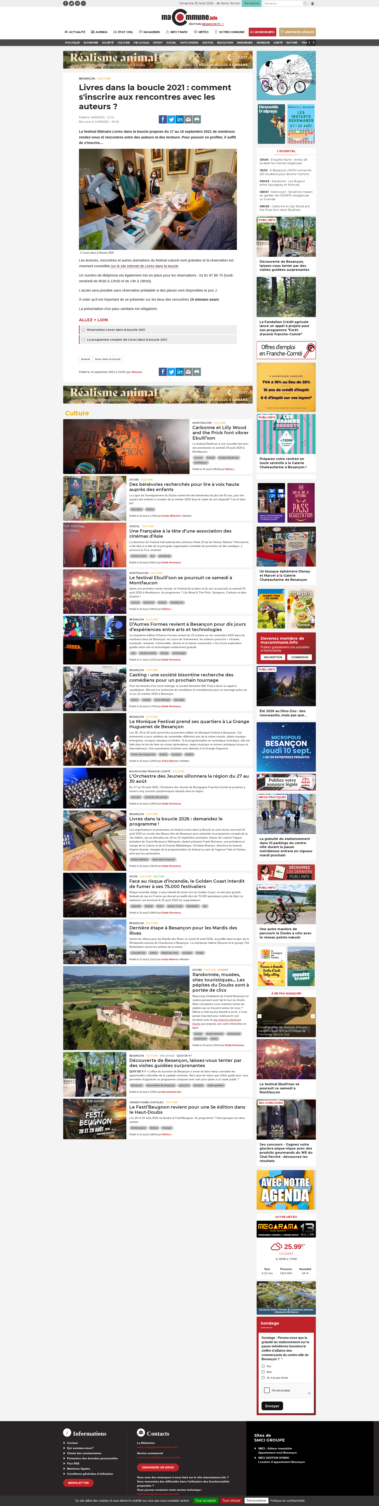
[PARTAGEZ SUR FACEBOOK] (163, 119)
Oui (269, 1366)
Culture (104, 78)
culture (153, 953)
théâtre (189, 754)
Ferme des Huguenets (143, 754)
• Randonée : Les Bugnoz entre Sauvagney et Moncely (282, 183)
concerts (135, 797)
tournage (179, 700)
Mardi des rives (170, 953)
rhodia (199, 953)
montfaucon (200, 462)
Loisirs (223, 969)
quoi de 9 (184, 1085)
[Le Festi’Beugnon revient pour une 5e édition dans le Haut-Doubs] (94, 1116)
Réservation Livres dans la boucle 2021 (115, 330)
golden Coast (175, 906)
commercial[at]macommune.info (158, 1457)
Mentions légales (78, 1468)
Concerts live (138, 953)
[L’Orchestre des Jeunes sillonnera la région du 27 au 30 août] (94, 785)
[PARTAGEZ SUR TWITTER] (171, 119)
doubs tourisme (214, 1033)
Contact (72, 1442)
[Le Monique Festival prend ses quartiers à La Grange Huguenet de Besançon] (94, 731)
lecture (150, 509)
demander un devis (158, 1467)
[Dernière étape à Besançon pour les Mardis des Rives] (94, 937)
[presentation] (260, 1016)
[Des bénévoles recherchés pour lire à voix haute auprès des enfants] (94, 494)
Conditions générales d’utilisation (90, 1473)
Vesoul (134, 526)
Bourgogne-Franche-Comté (149, 771)
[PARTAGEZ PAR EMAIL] (188, 119)
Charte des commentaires (84, 1453)
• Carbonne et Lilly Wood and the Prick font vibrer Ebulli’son (285, 208)
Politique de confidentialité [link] (287, 1500)
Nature (159, 876)
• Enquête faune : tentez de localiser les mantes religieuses (283, 161)
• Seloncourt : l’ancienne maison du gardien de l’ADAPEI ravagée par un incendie (286, 195)
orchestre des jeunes (156, 797)
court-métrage (162, 700)
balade (198, 1033)
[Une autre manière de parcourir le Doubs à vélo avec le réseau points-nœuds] (286, 904)
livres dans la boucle (108, 359)
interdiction (193, 906)
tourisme (198, 1085)
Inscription (273, 657)
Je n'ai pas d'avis (277, 1377)
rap (205, 906)
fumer (160, 906)
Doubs (134, 479)
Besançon (87, 78)
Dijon (133, 876)
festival (85, 359)
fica (152, 556)
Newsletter (78, 1483)
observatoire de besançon (161, 1085)
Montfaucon (202, 422)
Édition (195, 24)
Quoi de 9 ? (184, 1055)
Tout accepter (205, 1500)
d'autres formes (148, 653)
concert (198, 457)
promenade (234, 1033)
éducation (136, 509)
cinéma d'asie (138, 556)
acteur (134, 700)
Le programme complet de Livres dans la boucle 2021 (126, 339)
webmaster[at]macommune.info (158, 1494)
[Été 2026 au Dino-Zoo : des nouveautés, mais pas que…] (286, 686)
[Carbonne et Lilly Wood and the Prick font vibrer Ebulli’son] (126, 437)
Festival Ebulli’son (228, 457)
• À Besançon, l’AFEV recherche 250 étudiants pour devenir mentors (285, 172)
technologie (179, 653)
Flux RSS (73, 1463)
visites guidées (216, 1085)
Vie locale (167, 1055)
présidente (164, 556)
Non (269, 1371)
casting (146, 700)
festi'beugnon (138, 1128)
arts (133, 653)
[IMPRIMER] (197, 119)
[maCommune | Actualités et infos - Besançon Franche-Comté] (189, 17)
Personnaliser (256, 1500)
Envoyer (272, 1406)
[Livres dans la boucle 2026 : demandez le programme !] (94, 828)
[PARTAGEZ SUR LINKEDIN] (180, 119)
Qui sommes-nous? (80, 1448)
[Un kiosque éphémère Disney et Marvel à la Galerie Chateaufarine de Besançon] (286, 547)
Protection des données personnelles (92, 1458)
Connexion (299, 657)
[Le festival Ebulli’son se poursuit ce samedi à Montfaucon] (94, 587)
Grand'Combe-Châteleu (146, 1102)
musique (176, 754)
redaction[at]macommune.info (157, 1447)
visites (214, 1038)
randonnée (200, 1038)
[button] (305, 3)
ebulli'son (149, 602)
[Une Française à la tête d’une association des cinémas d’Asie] (94, 540)
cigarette (136, 906)
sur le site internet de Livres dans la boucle (144, 266)
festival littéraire (139, 859)
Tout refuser (231, 1500)
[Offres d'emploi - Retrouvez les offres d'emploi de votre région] (286, 358)
